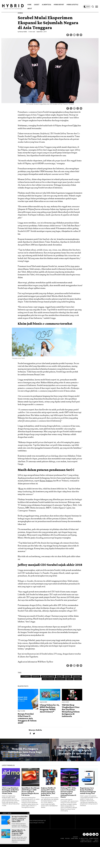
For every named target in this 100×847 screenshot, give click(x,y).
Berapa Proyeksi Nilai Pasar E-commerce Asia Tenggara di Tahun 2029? (27, 718)
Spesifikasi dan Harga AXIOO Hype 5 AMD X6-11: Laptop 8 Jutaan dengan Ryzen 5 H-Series (30, 791)
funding (67, 676)
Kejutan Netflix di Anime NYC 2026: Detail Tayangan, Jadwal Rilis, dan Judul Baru (48, 791)
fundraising (76, 676)
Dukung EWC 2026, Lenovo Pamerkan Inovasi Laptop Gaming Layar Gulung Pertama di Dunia (68, 792)
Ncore (21, 489)
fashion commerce (48, 676)
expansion (36, 676)
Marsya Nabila (23, 31)
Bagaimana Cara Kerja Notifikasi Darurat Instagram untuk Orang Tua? (88, 790)
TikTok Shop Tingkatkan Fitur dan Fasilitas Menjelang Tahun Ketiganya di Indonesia (71, 710)
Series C (70, 679)
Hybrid (20, 13)
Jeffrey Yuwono (48, 679)
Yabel (75, 125)
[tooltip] (67, 35)
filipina (59, 676)
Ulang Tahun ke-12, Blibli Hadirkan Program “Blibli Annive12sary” (49, 708)
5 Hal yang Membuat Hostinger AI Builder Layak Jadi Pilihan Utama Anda (10, 790)
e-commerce (26, 676)
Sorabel (77, 679)
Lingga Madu (60, 679)
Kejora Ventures (46, 481)
